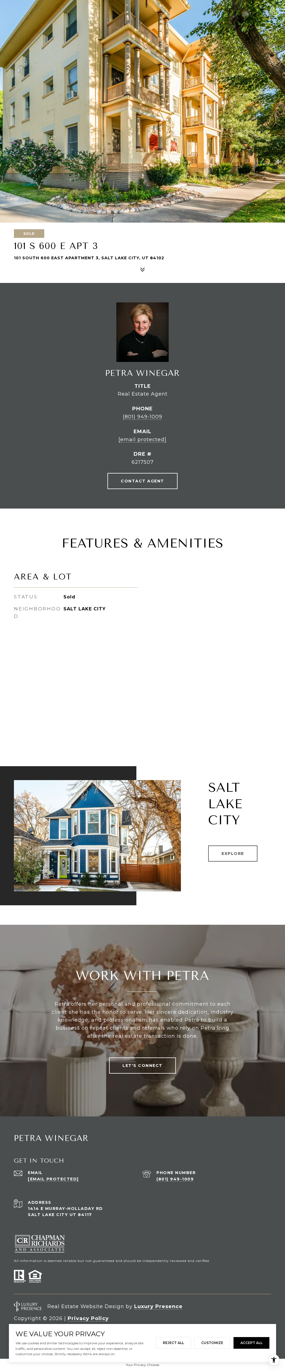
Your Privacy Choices (142, 1365)
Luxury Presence (158, 1306)
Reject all (173, 1343)
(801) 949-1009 (142, 417)
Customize (212, 1343)
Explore (233, 853)
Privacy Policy (88, 1318)
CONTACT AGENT (142, 481)
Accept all (251, 1343)
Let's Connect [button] (142, 1065)
